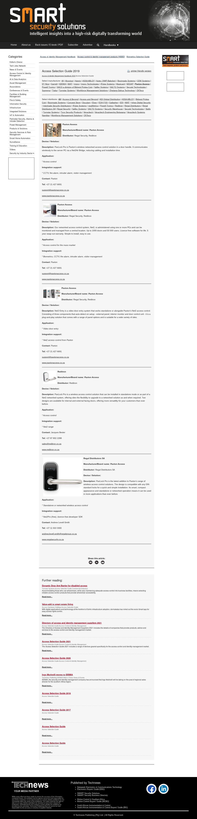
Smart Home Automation (20, 138)
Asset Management (18, 83)
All (62, 81)
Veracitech (88, 112)
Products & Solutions (18, 128)
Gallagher (113, 102)
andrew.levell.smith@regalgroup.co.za (59, 534)
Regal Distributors (132, 106)
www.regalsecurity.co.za (53, 539)
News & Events (16, 69)
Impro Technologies (90, 84)
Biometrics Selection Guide (138, 56)
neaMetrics (93, 106)
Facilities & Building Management (18, 95)
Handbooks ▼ (111, 45)
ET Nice (45, 84)
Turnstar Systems (67, 90)
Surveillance (15, 142)
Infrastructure (15, 107)
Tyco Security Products (71, 112)
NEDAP (129, 84)
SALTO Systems (117, 87)
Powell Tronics (48, 87)
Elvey (94, 102)
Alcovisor (69, 81)
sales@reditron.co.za (51, 444)
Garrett (54, 84)
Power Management (18, 124)
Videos (12, 149)
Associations (15, 86)
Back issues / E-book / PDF (49, 45)
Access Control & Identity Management (20, 74)
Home (14, 45)
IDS (121, 102)
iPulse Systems (108, 84)
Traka (54, 90)
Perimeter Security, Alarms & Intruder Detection (22, 119)
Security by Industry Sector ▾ (22, 153)
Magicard (120, 84)
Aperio (78, 81)
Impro (76, 84)
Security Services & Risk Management (20, 133)
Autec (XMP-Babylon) (106, 81)
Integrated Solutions (18, 111)
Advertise (87, 45)
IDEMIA (62, 84)
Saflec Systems (101, 87)
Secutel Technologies (136, 87)
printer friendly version (140, 70)
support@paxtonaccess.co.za (55, 190)
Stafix (148, 109)
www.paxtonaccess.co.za (53, 196)
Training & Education (18, 145)
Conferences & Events (19, 90)
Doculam (86, 102)
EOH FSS (103, 102)
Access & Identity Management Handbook (57, 56)
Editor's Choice (16, 62)
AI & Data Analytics (18, 79)
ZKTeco (140, 90)
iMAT (70, 84)
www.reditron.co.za (50, 449)
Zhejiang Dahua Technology (122, 90)
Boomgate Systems (126, 81)
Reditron (119, 106)
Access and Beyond (89, 99)
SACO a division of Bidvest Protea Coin (74, 87)
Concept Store (73, 102)
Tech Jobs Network (18, 65)
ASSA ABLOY (88, 81)
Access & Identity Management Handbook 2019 (58, 76)
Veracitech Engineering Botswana (110, 112)
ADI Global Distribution (110, 99)
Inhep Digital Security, (141, 102)
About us (26, 45)
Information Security (18, 103)
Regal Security (63, 109)
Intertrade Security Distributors (57, 106)
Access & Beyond (70, 99)
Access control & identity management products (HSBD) (101, 56)
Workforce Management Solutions (92, 90)
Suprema (46, 90)
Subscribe (73, 45)
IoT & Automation (17, 115)
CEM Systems (143, 81)
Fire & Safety (15, 100)
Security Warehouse (113, 109)
